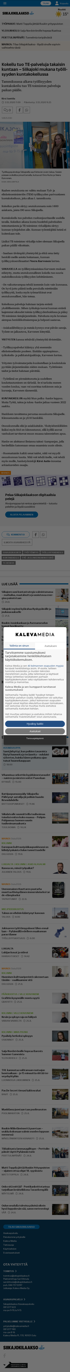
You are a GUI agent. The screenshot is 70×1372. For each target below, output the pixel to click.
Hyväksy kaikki (35, 723)
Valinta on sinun (19, 645)
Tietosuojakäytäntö (35, 738)
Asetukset (35, 731)
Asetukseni (51, 646)
